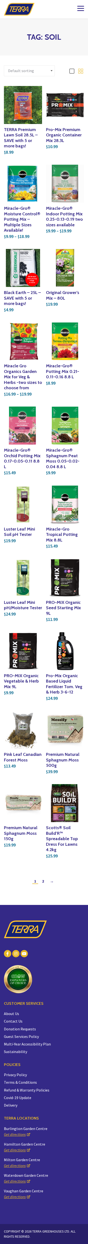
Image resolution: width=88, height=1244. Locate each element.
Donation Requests (20, 1028)
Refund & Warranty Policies (26, 1090)
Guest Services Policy (21, 1036)
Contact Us (13, 1021)
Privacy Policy (15, 1074)
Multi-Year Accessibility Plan (27, 1044)
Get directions (15, 1134)
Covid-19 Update (17, 1097)
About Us (11, 1013)
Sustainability (15, 1051)
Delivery (10, 1105)
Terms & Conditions (20, 1082)
